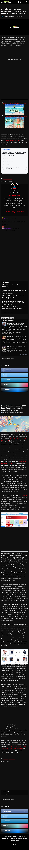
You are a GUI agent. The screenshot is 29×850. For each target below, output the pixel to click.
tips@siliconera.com (17, 848)
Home (5, 836)
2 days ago (9, 351)
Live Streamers (9, 161)
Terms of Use (22, 838)
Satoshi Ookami (11, 346)
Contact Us (13, 838)
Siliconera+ (21, 836)
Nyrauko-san (11, 181)
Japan (5, 181)
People (3, 318)
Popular (12, 318)
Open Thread (12, 836)
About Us (5, 838)
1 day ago (10, 333)
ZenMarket (23, 495)
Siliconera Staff (10, 16)
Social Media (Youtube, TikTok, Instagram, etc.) (13, 167)
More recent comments (7, 358)
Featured (3, 403)
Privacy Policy (14, 840)
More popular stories (7, 312)
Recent (7, 318)
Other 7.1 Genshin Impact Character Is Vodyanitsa (13, 342)
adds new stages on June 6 (12, 140)
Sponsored (9, 403)
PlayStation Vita (7, 178)
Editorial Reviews (9, 158)
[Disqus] (14, 235)
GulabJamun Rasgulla (13, 323)
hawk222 (9, 336)
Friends (7, 164)
